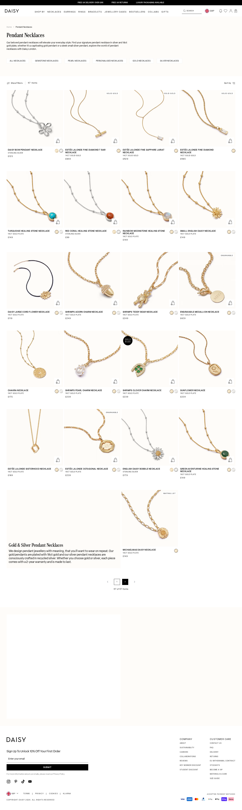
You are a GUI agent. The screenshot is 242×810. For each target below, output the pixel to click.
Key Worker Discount (190, 765)
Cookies (53, 794)
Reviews (184, 761)
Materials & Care (218, 774)
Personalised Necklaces (109, 61)
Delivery (214, 752)
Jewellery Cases (116, 12)
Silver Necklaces (169, 61)
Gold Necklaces (141, 61)
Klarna (67, 794)
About (183, 743)
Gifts (165, 12)
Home (9, 27)
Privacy (39, 794)
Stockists (215, 765)
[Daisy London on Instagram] (9, 781)
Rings (82, 12)
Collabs (153, 12)
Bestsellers (137, 12)
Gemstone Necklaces (46, 61)
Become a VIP (216, 770)
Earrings (70, 12)
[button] (235, 11)
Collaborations (188, 757)
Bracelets (95, 12)
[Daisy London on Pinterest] (16, 781)
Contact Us (216, 743)
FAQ (211, 748)
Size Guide (215, 778)
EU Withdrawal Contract (222, 761)
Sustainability (187, 748)
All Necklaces (18, 61)
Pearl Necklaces (77, 61)
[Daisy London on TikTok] (23, 781)
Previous (108, 582)
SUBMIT (47, 767)
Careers (184, 752)
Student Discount (189, 770)
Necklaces (54, 12)
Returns (214, 757)
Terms (26, 794)
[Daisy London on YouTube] (30, 781)
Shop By (40, 12)
